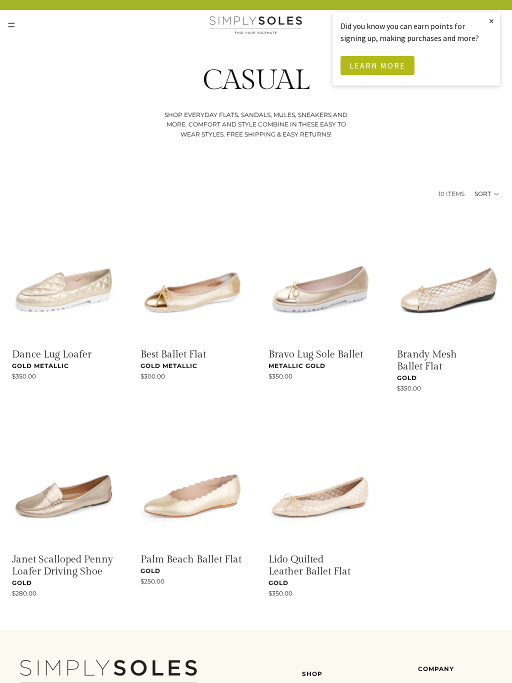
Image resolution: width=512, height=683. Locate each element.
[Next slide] (105, 277)
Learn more (378, 65)
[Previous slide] (23, 277)
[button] (487, 194)
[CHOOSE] (100, 327)
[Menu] (11, 25)
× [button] (492, 20)
